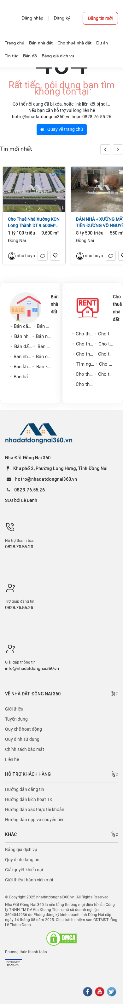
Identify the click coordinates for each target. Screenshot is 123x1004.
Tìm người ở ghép (85, 364)
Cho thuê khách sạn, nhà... (105, 374)
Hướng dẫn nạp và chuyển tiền (35, 819)
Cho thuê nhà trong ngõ (105, 334)
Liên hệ (12, 759)
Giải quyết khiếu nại (24, 869)
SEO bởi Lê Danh (21, 500)
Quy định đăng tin (22, 859)
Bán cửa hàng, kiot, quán (43, 356)
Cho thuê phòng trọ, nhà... (105, 354)
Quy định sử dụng (22, 739)
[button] (118, 149)
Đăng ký (62, 18)
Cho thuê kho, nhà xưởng (85, 384)
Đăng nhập (32, 18)
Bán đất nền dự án (23, 346)
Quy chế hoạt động (23, 729)
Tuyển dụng (16, 719)
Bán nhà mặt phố (23, 336)
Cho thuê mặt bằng (105, 344)
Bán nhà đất (55, 304)
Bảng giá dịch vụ (21, 849)
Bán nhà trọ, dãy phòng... (23, 356)
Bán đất (44, 346)
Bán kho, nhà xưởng (43, 366)
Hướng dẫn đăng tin (24, 789)
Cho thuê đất (106, 364)
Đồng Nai (17, 240)
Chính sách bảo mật (24, 749)
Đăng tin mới (100, 18)
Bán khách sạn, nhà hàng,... (23, 366)
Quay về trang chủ (64, 129)
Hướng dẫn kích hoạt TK (28, 799)
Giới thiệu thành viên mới (29, 879)
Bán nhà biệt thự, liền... (43, 336)
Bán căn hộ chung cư (23, 326)
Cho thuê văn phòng (85, 354)
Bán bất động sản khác (23, 377)
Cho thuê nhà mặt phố (85, 344)
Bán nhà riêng (44, 326)
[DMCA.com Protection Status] (61, 938)
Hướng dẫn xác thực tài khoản (34, 809)
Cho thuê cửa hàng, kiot (85, 374)
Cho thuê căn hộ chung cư (85, 334)
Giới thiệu (14, 708)
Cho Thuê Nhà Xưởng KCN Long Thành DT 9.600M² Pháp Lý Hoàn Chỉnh (34, 223)
